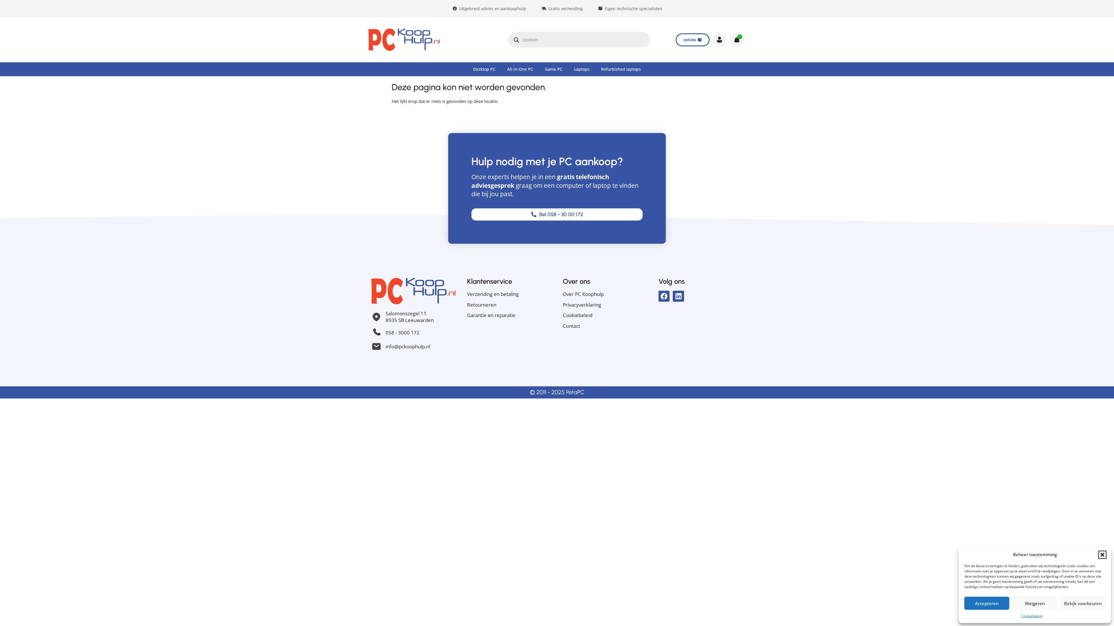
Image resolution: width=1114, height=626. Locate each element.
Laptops (581, 69)
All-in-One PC (520, 69)
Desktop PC (484, 69)
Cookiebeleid (1031, 616)
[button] (1102, 555)
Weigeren (1035, 603)
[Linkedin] (678, 296)
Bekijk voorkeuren (1083, 603)
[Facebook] (664, 296)
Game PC (554, 69)
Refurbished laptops (621, 69)
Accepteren (987, 603)
